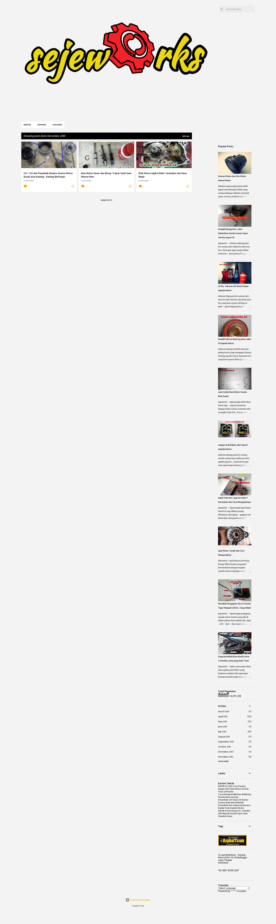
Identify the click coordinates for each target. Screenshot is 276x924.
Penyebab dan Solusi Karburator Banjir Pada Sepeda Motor (234, 806)
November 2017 (225, 751)
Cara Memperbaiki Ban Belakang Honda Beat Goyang (234, 795)
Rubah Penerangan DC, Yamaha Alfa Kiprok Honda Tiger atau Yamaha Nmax (234, 813)
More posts (106, 200)
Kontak (27, 125)
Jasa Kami (57, 125)
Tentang (41, 125)
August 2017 (224, 736)
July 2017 (222, 731)
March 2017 (223, 711)
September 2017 (226, 741)
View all (186, 136)
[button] (72, 186)
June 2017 (222, 726)
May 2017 (222, 721)
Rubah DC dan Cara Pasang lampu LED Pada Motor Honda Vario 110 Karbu (233, 789)
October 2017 (224, 746)
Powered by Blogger (139, 900)
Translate (241, 891)
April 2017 (223, 716)
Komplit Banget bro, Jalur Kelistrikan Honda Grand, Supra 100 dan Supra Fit (233, 233)
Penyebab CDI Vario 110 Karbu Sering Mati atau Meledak (233, 801)
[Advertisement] (203, 185)
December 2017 (225, 757)
